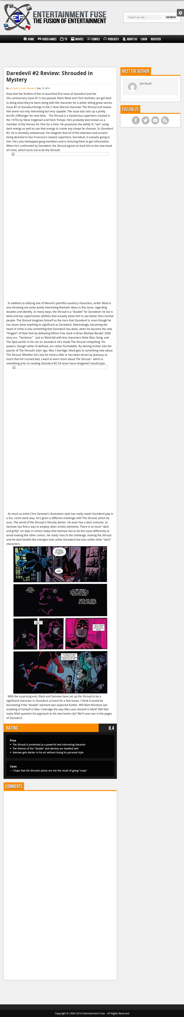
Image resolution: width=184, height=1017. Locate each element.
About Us (132, 39)
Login (144, 39)
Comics (95, 39)
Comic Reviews (27, 88)
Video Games (49, 39)
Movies (79, 39)
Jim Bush (14, 88)
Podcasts (113, 39)
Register (156, 39)
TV (66, 39)
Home (31, 39)
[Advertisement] (92, 54)
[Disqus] (60, 838)
